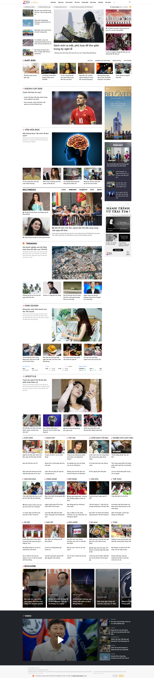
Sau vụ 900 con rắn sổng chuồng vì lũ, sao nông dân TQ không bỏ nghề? (77, 515)
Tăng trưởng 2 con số (60, 7)
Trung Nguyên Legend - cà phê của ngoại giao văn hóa (124, 244)
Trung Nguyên (108, 203)
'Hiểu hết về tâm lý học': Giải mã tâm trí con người (117, 229)
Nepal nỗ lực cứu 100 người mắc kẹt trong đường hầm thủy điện (120, 632)
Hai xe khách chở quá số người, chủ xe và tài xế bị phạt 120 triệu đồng (32, 558)
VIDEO (28, 616)
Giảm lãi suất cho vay (44, 7)
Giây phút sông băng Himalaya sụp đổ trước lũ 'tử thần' (42, 22)
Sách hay (60, 2)
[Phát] (60, 640)
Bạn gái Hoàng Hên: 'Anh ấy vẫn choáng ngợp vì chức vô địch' (77, 498)
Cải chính (108, 2)
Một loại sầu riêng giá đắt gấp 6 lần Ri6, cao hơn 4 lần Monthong (52, 359)
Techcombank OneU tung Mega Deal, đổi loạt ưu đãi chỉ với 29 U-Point (31, 359)
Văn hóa (77, 2)
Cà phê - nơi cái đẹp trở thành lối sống (111, 243)
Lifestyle (100, 2)
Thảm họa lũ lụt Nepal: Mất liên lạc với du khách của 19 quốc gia (99, 558)
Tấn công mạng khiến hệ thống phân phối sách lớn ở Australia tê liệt (121, 465)
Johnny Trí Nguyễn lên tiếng (52, 295)
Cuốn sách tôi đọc (99, 438)
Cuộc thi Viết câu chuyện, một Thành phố (81, 7)
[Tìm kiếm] (129, 2)
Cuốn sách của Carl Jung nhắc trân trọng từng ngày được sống (99, 457)
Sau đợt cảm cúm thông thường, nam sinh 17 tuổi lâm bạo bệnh (76, 541)
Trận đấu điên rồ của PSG (119, 496)
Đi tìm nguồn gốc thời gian (97, 471)
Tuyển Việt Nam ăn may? (32, 92)
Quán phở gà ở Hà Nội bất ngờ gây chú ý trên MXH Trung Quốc (99, 541)
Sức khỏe (73, 522)
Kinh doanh (69, 2)
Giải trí (49, 522)
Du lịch (94, 522)
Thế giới (113, 628)
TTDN (115, 522)
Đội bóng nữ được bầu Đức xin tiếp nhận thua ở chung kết (42, 51)
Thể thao (117, 479)
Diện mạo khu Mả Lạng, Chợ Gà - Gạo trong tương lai (42, 12)
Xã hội (27, 522)
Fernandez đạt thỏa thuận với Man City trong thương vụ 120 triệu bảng (120, 506)
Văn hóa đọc (32, 130)
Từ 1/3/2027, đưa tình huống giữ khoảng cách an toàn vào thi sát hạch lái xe (43, 42)
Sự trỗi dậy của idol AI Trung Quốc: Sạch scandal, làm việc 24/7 (32, 430)
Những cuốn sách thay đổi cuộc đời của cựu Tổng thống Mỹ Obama (75, 53)
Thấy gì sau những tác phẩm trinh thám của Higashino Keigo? (76, 457)
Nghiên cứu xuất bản (123, 438)
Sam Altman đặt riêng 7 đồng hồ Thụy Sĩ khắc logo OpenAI (51, 430)
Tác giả (71, 438)
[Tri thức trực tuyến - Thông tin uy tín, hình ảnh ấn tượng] (31, 2)
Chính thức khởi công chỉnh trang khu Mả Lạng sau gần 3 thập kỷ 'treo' (32, 541)
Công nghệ (85, 2)
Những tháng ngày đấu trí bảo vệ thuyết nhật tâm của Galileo (104, 77)
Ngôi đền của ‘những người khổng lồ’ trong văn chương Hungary (86, 77)
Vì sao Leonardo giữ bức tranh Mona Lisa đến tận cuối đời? (67, 77)
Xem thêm (118, 248)
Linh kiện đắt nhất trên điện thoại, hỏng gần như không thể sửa (55, 515)
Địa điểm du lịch (115, 637)
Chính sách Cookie (77, 675)
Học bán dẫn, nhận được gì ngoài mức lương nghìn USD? (121, 184)
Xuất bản (53, 2)
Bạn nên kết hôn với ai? (30, 463)
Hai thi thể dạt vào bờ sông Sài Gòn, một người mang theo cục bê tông (72, 297)
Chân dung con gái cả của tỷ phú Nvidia (37, 237)
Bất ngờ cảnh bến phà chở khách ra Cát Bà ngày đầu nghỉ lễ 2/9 (99, 550)
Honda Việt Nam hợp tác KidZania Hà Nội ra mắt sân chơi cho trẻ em (120, 558)
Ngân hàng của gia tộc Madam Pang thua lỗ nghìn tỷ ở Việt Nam (92, 297)
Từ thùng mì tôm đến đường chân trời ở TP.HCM (49, 77)
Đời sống (93, 2)
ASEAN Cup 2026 (29, 7)
